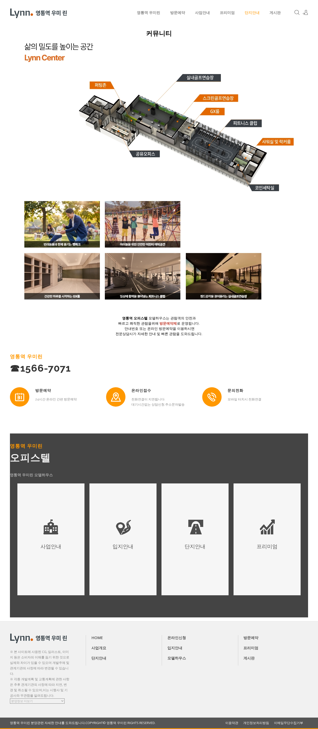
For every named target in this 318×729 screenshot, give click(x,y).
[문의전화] (212, 397)
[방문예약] (19, 397)
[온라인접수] (115, 397)
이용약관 (231, 723)
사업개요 (98, 647)
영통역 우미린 (148, 12)
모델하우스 (176, 657)
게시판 (275, 12)
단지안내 (252, 12)
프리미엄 (227, 12)
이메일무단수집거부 (288, 723)
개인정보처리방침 (256, 723)
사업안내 (202, 12)
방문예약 (177, 12)
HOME (97, 637)
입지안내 (174, 647)
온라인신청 (176, 637)
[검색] (297, 12)
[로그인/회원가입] (305, 12)
